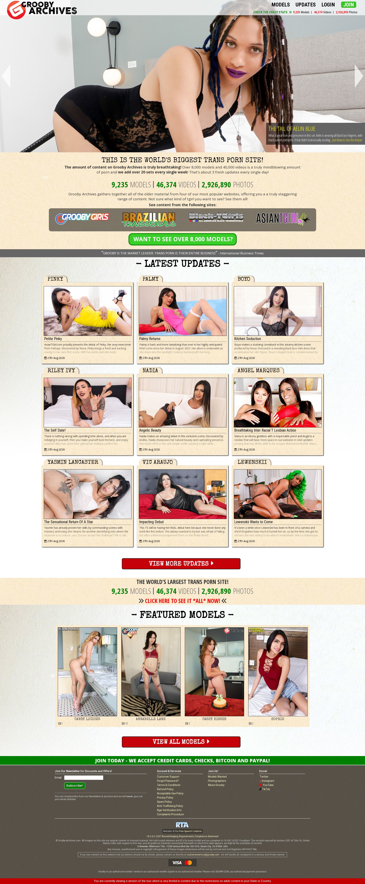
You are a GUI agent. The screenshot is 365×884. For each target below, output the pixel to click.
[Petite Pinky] (87, 310)
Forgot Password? (168, 780)
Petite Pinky (53, 338)
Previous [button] (53, 676)
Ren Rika (278, 719)
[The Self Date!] (87, 401)
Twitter (264, 776)
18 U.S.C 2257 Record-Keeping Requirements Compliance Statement (183, 836)
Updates (306, 5)
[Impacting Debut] (182, 493)
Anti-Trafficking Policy (170, 805)
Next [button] (312, 676)
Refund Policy (165, 789)
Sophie (87, 719)
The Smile (278, 124)
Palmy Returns (149, 338)
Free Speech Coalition (190, 831)
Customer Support (168, 776)
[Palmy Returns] (182, 310)
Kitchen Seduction (247, 338)
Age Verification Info (169, 810)
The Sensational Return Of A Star (68, 522)
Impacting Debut (151, 522)
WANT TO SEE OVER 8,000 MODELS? (183, 239)
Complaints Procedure (170, 814)
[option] (87, 676)
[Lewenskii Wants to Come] (277, 493)
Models (280, 5)
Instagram (268, 780)
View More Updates (179, 564)
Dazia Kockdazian (151, 719)
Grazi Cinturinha (214, 719)
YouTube (268, 785)
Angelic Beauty (150, 430)
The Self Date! (55, 430)
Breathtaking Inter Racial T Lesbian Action (265, 430)
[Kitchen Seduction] (277, 310)
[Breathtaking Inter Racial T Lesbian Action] (277, 401)
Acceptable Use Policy (170, 793)
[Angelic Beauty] (182, 401)
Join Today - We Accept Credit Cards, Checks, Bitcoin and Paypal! (182, 760)
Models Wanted (217, 776)
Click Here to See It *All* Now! (182, 601)
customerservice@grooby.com (203, 854)
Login (328, 5)
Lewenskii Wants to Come (253, 522)
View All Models (179, 742)
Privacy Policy (165, 797)
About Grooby (216, 785)
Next (360, 76)
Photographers (217, 780)
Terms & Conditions (168, 785)
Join (348, 5)
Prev (5, 76)
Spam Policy (164, 801)
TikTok (266, 789)
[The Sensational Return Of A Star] (87, 493)
